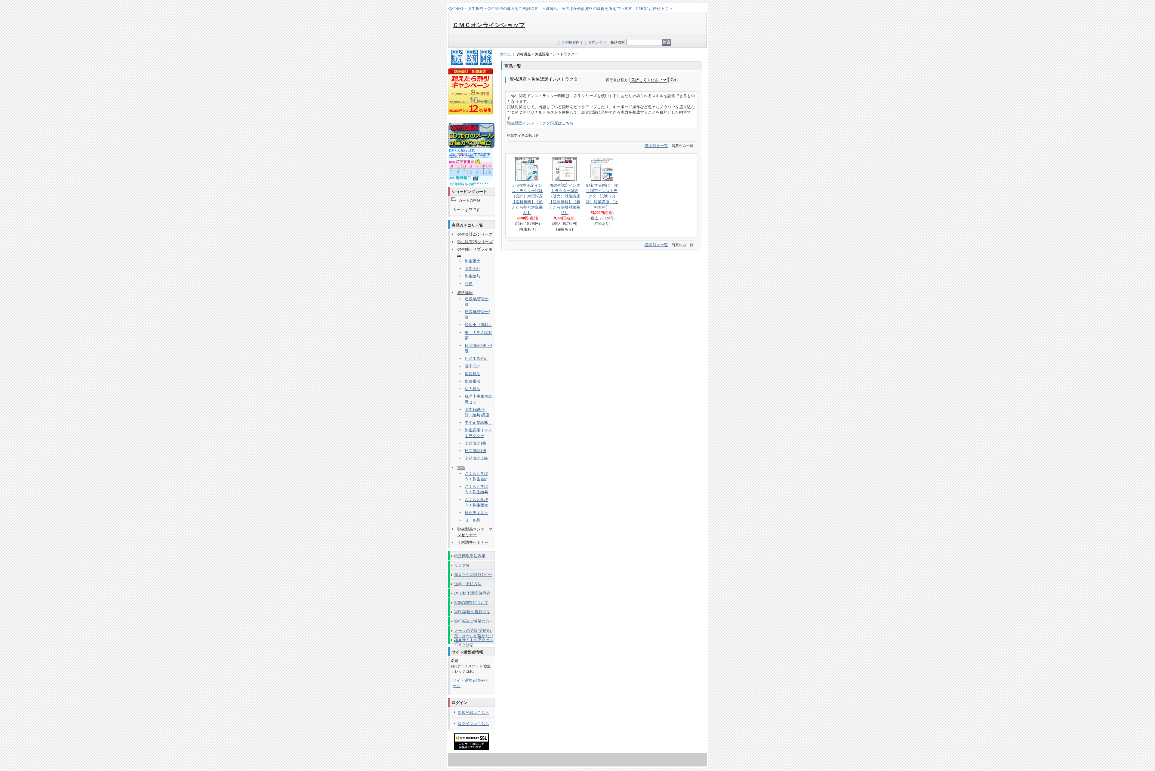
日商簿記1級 (475, 450)
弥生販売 (472, 261)
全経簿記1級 (475, 443)
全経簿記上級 (476, 458)
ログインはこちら (473, 723)
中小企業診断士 (478, 422)
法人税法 (472, 389)
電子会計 (472, 366)
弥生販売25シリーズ (475, 242)
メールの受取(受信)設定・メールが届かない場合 (473, 631)
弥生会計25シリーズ (475, 234)
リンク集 (462, 565)
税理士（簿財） (478, 325)
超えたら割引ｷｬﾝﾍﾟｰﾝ (473, 574)
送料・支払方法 (468, 584)
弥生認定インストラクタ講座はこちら (540, 123)
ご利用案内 (571, 42)
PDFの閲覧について (471, 602)
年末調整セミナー (472, 542)
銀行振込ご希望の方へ (473, 621)
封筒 (469, 283)
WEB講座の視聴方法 (472, 612)
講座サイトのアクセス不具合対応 (473, 641)
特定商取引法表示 (469, 556)
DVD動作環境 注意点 (472, 593)
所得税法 (472, 381)
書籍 (461, 467)
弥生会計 (472, 268)
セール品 (472, 520)
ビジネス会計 (476, 358)
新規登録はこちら (473, 712)
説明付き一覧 (656, 145)
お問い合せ (597, 42)
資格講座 (465, 292)
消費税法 (472, 374)
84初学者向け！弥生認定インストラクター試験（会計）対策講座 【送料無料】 (602, 196)
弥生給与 (472, 276)
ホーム (505, 54)
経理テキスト (476, 512)
